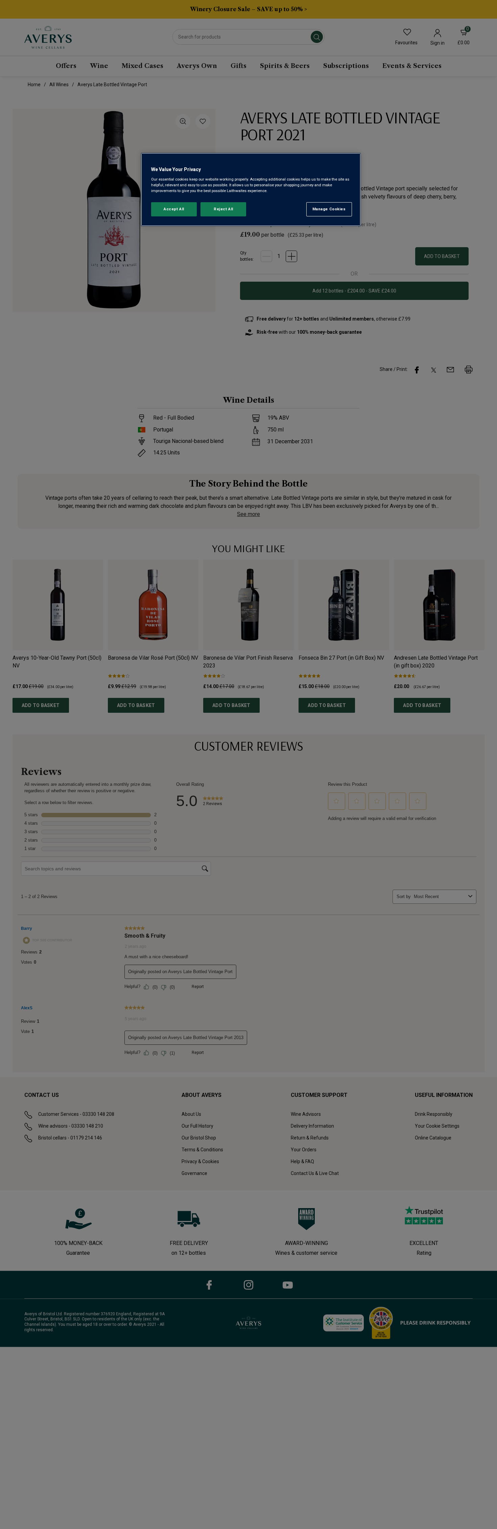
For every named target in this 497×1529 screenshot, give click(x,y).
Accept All (174, 209)
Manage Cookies (329, 209)
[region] (251, 189)
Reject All (223, 209)
